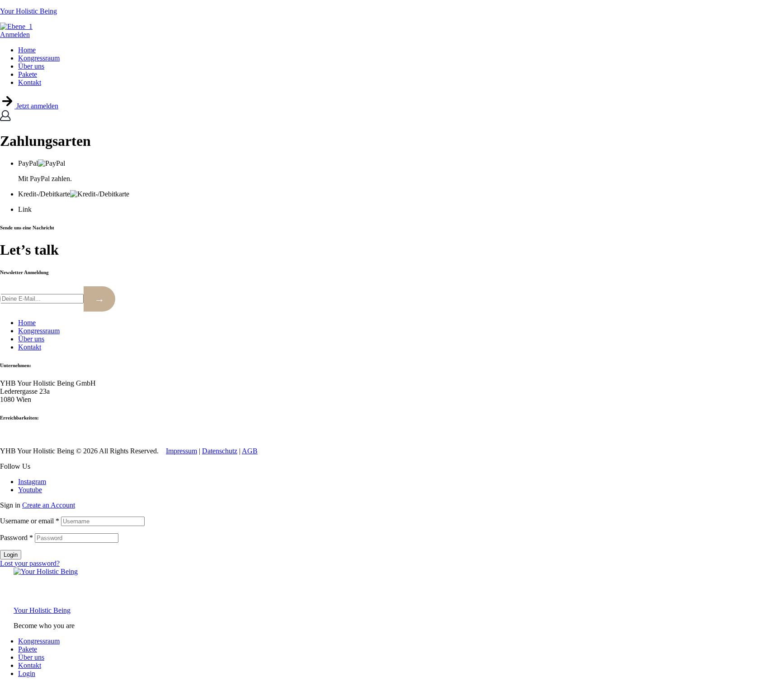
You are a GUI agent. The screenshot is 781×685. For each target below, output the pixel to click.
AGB (250, 451)
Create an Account (48, 505)
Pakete (27, 649)
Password (16, 537)
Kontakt (29, 665)
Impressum (181, 451)
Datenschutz (219, 451)
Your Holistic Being (28, 11)
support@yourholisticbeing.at (67, 435)
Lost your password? (30, 563)
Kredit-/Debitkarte (44, 194)
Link (25, 209)
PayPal (28, 163)
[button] (29, 106)
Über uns (31, 657)
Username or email (29, 521)
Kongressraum (39, 641)
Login (11, 554)
